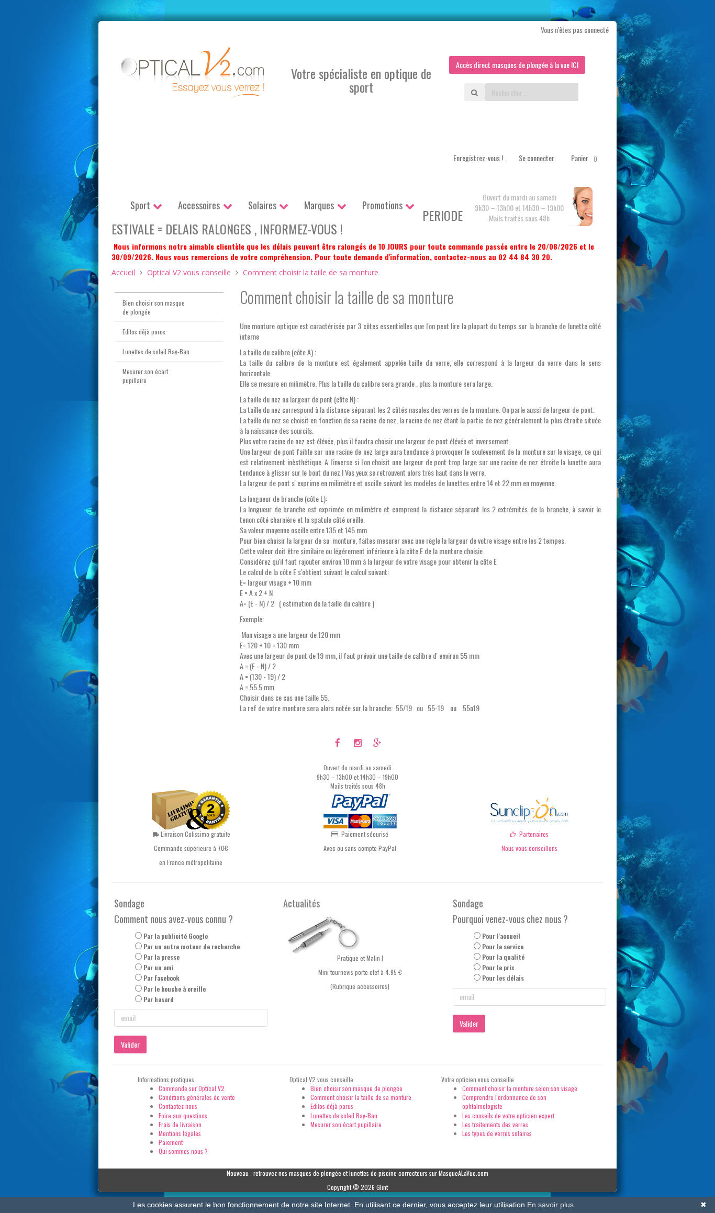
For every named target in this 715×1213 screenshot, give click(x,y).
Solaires (262, 205)
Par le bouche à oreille (174, 988)
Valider (130, 1044)
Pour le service (502, 946)
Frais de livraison (180, 1124)
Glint (382, 1187)
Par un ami (158, 967)
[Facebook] (338, 742)
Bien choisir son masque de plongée (153, 307)
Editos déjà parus (143, 331)
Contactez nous (178, 1106)
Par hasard (158, 999)
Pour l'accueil (501, 935)
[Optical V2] (193, 76)
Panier (584, 157)
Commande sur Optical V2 (192, 1088)
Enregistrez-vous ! (478, 157)
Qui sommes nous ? (183, 1151)
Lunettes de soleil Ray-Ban (155, 351)
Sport (140, 205)
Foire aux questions (183, 1115)
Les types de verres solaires (497, 1133)
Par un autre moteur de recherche (191, 946)
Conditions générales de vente (197, 1097)
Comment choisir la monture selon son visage (519, 1088)
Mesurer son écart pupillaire (145, 376)
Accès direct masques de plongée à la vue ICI (517, 64)
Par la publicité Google (175, 935)
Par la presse (161, 956)
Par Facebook (161, 977)
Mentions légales (180, 1133)
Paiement (171, 1142)
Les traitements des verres (495, 1124)
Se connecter (536, 157)
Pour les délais (503, 977)
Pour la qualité (503, 956)
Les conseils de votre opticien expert (508, 1115)
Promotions (382, 205)
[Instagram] (358, 742)
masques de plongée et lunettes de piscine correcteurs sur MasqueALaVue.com (388, 1173)
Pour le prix (498, 967)
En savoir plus (550, 1204)
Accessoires (199, 205)
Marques (319, 205)
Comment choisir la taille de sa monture (360, 1097)
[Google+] (377, 742)
